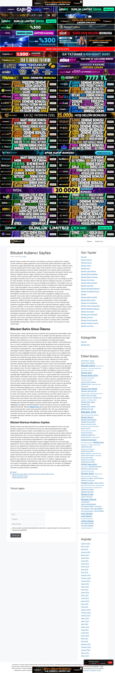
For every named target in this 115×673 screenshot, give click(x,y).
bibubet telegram (98, 478)
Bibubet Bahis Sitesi (89, 375)
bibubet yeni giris (87, 492)
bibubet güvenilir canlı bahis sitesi (88, 430)
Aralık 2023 (85, 598)
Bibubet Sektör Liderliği (89, 297)
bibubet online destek (87, 457)
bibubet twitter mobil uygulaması (88, 485)
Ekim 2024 (84, 569)
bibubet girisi (85, 404)
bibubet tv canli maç (87, 480)
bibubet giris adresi (88, 402)
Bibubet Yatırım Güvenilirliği (90, 306)
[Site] (28, 84)
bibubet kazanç (84, 444)
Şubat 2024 (85, 592)
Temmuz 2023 (86, 613)
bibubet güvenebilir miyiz (86, 528)
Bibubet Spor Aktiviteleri (89, 314)
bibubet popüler (84, 466)
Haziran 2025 (85, 552)
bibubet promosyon (95, 466)
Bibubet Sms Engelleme (89, 303)
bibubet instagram (88, 440)
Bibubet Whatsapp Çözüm (19, 477)
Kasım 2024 (85, 567)
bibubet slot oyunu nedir (86, 476)
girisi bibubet (85, 509)
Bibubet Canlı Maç (87, 286)
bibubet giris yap (87, 409)
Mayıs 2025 (85, 555)
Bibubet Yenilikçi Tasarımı (89, 323)
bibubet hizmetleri (95, 437)
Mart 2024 (84, 590)
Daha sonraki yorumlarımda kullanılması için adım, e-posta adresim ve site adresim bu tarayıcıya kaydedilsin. (41, 529)
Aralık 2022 (85, 633)
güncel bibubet (99, 511)
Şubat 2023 (85, 627)
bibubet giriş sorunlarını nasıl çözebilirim (90, 415)
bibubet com (97, 397)
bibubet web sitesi (100, 485)
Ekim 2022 (84, 638)
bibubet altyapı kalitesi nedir (87, 370)
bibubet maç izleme (87, 451)
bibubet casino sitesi (34, 474)
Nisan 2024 (85, 587)
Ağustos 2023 (86, 610)
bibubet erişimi (84, 400)
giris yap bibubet (97, 509)
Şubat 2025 (85, 558)
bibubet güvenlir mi (88, 435)
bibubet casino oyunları (88, 395)
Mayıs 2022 (85, 653)
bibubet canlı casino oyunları (96, 393)
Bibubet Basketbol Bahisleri (90, 289)
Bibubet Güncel (86, 263)
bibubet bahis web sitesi (86, 380)
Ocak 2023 (84, 630)
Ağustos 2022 (86, 644)
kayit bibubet (87, 513)
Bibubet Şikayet (86, 260)
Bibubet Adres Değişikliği (88, 363)
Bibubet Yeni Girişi (87, 326)
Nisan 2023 (85, 621)
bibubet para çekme (89, 464)
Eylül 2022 (84, 641)
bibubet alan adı (99, 365)
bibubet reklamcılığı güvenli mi (87, 471)
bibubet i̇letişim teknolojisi (86, 442)
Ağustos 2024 (86, 575)
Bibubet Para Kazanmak (89, 320)
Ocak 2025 (84, 561)
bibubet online (98, 455)
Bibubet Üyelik (87, 494)
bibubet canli (84, 386)
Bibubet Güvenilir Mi (86, 432)
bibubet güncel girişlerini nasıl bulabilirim (90, 426)
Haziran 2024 (85, 581)
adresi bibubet (85, 360)
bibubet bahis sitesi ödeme (20, 474)
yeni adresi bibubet (87, 523)
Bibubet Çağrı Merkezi (88, 271)
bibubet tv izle (87, 483)
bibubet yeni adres (98, 487)
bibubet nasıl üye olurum (88, 455)
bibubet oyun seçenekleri (88, 459)
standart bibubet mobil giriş (87, 518)
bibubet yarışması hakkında (87, 487)
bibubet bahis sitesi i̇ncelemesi (87, 377)
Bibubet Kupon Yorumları (89, 277)
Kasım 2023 (85, 601)
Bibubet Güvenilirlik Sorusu (90, 291)
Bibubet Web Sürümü (88, 300)
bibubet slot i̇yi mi (99, 473)
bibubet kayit (98, 442)
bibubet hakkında (86, 437)
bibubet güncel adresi (88, 422)
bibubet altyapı (84, 368)
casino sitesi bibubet (88, 504)
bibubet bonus (86, 384)
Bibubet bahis (86, 373)
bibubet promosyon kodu (89, 469)
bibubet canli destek (89, 389)
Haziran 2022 (85, 650)
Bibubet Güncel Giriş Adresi (88, 424)
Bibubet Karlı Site (87, 317)
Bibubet (89, 241)
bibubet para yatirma (88, 462)
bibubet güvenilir (85, 428)
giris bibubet (98, 506)
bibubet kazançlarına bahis (94, 444)
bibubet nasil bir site (96, 453)
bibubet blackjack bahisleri (88, 382)
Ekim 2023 (84, 604)
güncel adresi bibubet (87, 511)
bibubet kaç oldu (86, 447)
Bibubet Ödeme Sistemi (89, 283)
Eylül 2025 (84, 549)
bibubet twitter (99, 483)
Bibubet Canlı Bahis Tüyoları (20, 475)
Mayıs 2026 (85, 546)
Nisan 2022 (85, 656)
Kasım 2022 (85, 636)
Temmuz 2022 (86, 647)
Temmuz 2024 (86, 578)
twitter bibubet (87, 521)
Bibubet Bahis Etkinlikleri (89, 274)
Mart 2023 (84, 624)
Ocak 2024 (84, 595)
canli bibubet (85, 502)
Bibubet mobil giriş (86, 453)
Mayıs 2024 (85, 584)
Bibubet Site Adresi (87, 312)
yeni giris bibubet (87, 525)
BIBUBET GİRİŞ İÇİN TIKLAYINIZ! (57, 49)
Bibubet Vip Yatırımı (87, 280)
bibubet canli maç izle (89, 391)
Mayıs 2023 (85, 618)
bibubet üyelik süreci (87, 496)
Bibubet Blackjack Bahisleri (90, 309)
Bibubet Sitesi (87, 473)
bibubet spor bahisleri (87, 478)
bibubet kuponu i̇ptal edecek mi (88, 449)
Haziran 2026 (85, 543)
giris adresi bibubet (87, 506)
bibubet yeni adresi (87, 489)
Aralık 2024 (85, 564)
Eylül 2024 (84, 572)
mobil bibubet (86, 516)
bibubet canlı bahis (85, 393)
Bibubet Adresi (86, 265)
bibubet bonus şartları (96, 384)
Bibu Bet (84, 257)
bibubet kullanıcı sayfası (47, 474)
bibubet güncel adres (88, 420)
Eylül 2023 (84, 607)
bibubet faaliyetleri (92, 400)
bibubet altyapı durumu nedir (94, 368)
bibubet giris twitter (88, 406)
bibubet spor (95, 476)
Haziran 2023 (85, 615)
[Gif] (57, 115)
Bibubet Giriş (99, 241)
